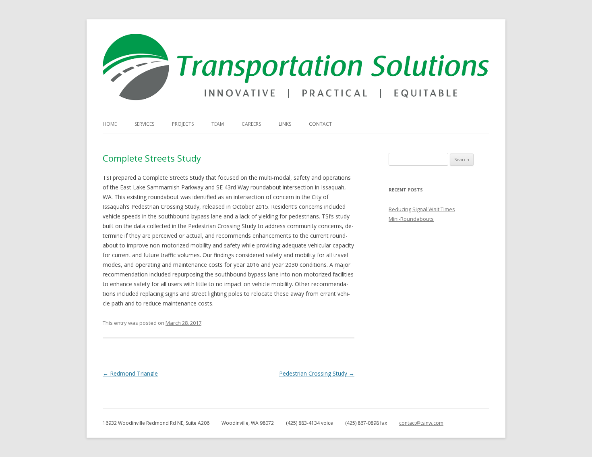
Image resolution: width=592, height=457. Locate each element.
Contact (320, 123)
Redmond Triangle (130, 373)
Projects (183, 123)
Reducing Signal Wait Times (422, 209)
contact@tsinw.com (421, 423)
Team (217, 123)
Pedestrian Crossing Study (316, 373)
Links (285, 123)
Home (110, 123)
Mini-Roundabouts (411, 218)
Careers (251, 123)
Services (144, 123)
